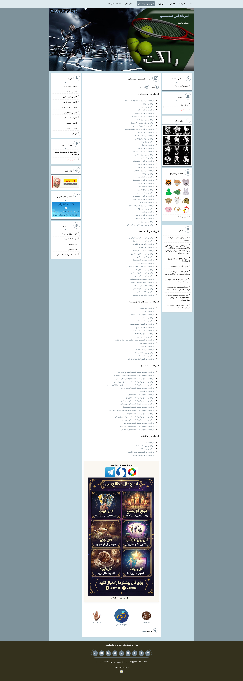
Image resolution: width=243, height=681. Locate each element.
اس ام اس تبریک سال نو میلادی (143, 330)
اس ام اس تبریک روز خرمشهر (144, 106)
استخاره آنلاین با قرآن (181, 86)
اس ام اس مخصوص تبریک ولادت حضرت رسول (138, 423)
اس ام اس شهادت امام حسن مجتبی (142, 276)
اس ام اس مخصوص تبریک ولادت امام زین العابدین (137, 429)
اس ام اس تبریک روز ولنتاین (145, 110)
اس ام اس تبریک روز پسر (146, 164)
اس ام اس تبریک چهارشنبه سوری (143, 126)
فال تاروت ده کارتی (70, 117)
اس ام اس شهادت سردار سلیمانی (143, 250)
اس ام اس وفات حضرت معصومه (143, 295)
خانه (190, 3)
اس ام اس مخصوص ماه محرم (144, 333)
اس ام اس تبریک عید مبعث (145, 349)
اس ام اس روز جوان (147, 103)
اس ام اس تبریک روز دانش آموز (143, 151)
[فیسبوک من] (134, 653)
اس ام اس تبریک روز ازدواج (145, 327)
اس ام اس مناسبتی (174, 15)
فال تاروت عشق (71, 123)
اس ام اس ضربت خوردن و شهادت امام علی (140, 266)
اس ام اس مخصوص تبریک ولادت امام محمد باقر (138, 407)
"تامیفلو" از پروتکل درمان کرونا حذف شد (179, 239)
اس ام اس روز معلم (148, 173)
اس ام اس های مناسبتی (146, 3)
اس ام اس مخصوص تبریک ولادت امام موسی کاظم (137, 400)
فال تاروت (171, 3)
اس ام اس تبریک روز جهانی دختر (143, 161)
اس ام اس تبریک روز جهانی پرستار (142, 116)
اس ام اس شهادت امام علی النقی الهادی (141, 237)
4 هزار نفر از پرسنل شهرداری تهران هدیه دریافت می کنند (177, 280)
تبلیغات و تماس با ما (114, 3)
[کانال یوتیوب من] (101, 653)
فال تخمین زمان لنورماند (69, 233)
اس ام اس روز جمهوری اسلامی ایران (142, 122)
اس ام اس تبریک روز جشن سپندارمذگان (140, 224)
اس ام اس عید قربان (147, 346)
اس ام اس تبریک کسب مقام (145, 445)
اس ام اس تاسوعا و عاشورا (145, 256)
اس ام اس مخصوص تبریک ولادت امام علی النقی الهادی (136, 426)
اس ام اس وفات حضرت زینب (144, 291)
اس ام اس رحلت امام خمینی (145, 263)
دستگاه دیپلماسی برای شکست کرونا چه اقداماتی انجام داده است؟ (178, 288)
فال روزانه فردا (72, 249)
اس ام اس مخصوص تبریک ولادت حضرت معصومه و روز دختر (134, 381)
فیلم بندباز (184, 104)
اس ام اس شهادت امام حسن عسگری (142, 279)
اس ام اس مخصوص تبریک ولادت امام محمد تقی (138, 413)
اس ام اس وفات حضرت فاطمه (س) (142, 244)
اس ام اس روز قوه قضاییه (145, 189)
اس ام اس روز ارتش (147, 145)
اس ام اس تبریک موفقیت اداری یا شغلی (141, 452)
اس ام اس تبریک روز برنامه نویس (143, 196)
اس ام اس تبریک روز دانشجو (144, 113)
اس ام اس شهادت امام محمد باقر (143, 260)
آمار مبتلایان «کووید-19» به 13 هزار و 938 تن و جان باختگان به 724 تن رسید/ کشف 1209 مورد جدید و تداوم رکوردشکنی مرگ (177, 249)
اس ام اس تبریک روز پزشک (145, 208)
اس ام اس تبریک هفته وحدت (144, 352)
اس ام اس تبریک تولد (147, 391)
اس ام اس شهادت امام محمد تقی (143, 288)
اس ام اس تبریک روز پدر (146, 221)
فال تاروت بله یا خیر (70, 128)
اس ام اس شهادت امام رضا (145, 269)
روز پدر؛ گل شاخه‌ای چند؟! (179, 266)
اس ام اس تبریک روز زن (146, 148)
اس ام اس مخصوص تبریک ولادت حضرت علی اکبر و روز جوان (134, 375)
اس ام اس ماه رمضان (147, 308)
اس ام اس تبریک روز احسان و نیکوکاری (141, 205)
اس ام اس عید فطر (148, 317)
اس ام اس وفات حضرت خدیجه (144, 285)
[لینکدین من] (95, 653)
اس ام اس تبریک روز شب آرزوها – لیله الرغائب (139, 100)
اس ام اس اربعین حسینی (146, 247)
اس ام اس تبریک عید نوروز (145, 336)
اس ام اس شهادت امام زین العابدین (142, 253)
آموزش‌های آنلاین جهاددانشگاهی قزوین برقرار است (178, 306)
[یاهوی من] (147, 653)
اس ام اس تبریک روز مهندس (144, 154)
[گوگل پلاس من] (108, 653)
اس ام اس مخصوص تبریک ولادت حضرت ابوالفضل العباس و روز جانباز (131, 410)
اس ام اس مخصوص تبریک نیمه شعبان (141, 314)
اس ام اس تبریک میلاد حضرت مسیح (142, 324)
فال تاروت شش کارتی (69, 107)
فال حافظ (182, 3)
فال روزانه (160, 3)
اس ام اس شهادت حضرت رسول (143, 241)
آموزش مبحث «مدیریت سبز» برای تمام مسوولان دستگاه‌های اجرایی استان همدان (178, 297)
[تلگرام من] (141, 653)
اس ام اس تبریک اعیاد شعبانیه (144, 321)
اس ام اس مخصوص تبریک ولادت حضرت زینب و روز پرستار (134, 416)
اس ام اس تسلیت (148, 442)
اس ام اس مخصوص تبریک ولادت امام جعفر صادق (137, 388)
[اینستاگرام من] (128, 653)
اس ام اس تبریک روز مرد (146, 132)
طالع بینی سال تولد (182, 217)
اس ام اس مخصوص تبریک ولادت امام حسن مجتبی (137, 420)
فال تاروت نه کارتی (70, 112)
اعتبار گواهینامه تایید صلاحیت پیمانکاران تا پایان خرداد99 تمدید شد (177, 273)
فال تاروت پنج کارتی (70, 102)
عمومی (144, 631)
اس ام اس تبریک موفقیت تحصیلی (143, 455)
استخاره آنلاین (129, 3)
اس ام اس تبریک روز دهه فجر (144, 170)
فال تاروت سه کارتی (70, 91)
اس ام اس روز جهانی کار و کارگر (144, 186)
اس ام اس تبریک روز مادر (145, 183)
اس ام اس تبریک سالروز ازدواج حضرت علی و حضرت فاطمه (134, 340)
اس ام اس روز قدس (147, 212)
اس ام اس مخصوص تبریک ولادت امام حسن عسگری (137, 404)
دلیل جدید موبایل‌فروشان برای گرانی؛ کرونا (179, 260)
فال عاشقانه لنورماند (70, 239)
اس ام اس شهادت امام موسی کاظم (142, 282)
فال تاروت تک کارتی (70, 86)
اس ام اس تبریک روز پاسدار (145, 119)
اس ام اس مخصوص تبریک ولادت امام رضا (140, 394)
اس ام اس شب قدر (147, 157)
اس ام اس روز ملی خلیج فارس (144, 138)
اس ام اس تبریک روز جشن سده (143, 199)
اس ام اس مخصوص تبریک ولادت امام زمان (140, 397)
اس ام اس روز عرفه (147, 141)
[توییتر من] (114, 653)
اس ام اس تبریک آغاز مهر (145, 177)
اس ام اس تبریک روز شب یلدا (144, 218)
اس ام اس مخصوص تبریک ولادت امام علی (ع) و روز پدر (136, 372)
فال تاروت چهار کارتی (70, 96)
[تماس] (121, 653)
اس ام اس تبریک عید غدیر (145, 356)
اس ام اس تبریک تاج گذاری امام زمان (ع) (140, 359)
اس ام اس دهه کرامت (147, 343)
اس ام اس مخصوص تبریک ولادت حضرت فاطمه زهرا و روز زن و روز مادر (130, 385)
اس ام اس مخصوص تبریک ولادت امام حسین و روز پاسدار (135, 378)
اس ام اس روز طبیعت (147, 202)
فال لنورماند (73, 244)
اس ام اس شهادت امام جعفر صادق (142, 272)
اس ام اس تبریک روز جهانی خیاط (143, 180)
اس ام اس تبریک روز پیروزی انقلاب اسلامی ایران (138, 129)
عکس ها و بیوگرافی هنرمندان (67, 254)
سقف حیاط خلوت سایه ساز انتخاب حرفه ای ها (67, 153)
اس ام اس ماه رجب (148, 311)
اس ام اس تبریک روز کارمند (145, 215)
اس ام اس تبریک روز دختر (145, 193)
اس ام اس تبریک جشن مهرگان (144, 135)
